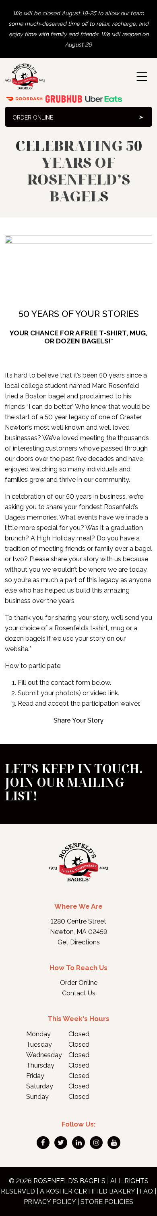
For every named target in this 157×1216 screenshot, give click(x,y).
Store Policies (107, 1202)
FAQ (146, 1191)
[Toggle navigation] (141, 76)
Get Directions (79, 942)
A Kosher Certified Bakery (87, 1191)
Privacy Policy (50, 1202)
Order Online (32, 117)
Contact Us (78, 993)
